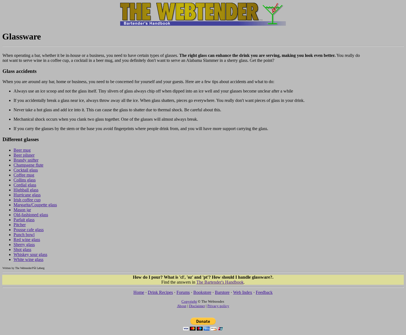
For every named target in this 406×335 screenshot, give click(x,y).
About (181, 306)
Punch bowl (24, 234)
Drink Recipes (160, 292)
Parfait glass (24, 219)
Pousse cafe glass (29, 229)
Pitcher (20, 224)
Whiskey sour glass (30, 254)
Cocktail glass (26, 170)
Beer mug (22, 150)
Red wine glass (27, 239)
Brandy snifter (26, 160)
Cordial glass (25, 185)
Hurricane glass (27, 194)
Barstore (222, 292)
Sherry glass (24, 244)
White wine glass (28, 259)
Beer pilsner (24, 155)
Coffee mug (24, 175)
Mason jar (22, 209)
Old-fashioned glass (31, 214)
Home (138, 292)
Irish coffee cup (27, 199)
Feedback (264, 292)
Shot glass (22, 249)
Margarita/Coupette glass (35, 204)
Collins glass (25, 180)
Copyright (189, 301)
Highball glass (26, 190)
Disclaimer (197, 306)
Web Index (242, 292)
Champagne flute (28, 165)
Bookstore (202, 292)
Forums (183, 292)
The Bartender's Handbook (220, 282)
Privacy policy (218, 306)
